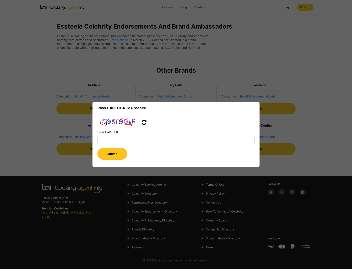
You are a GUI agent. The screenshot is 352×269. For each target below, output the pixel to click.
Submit (112, 153)
